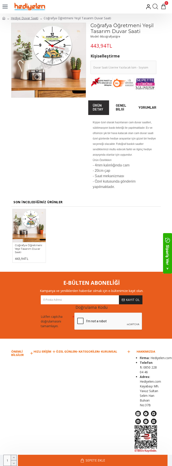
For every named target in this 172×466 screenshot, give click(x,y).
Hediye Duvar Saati (24, 18)
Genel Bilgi (121, 108)
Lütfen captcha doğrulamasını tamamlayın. (51, 321)
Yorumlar (147, 108)
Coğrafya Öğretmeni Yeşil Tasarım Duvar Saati (28, 248)
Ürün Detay (98, 108)
